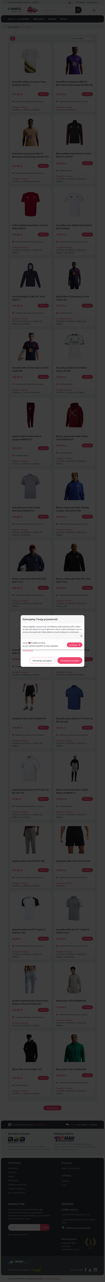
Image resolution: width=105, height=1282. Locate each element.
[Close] (81, 636)
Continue (73, 645)
